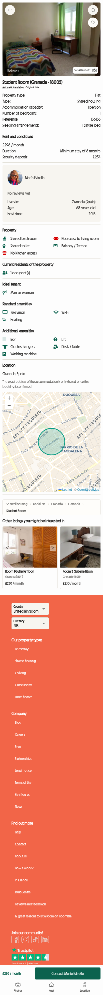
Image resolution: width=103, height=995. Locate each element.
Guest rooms (23, 685)
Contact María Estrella (68, 973)
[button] (9, 398)
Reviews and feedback (30, 904)
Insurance (21, 880)
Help (18, 832)
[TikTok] (35, 940)
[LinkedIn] (45, 940)
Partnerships (23, 758)
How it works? (24, 868)
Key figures (22, 794)
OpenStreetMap (88, 489)
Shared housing (25, 661)
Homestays (22, 649)
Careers (20, 734)
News (18, 806)
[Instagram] (25, 940)
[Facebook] (15, 940)
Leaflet (67, 489)
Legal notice (23, 770)
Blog (18, 722)
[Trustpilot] (30, 963)
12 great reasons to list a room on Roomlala (43, 916)
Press (18, 746)
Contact (20, 844)
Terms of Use (23, 782)
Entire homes (23, 697)
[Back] (10, 16)
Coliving (20, 673)
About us (20, 856)
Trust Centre (22, 892)
